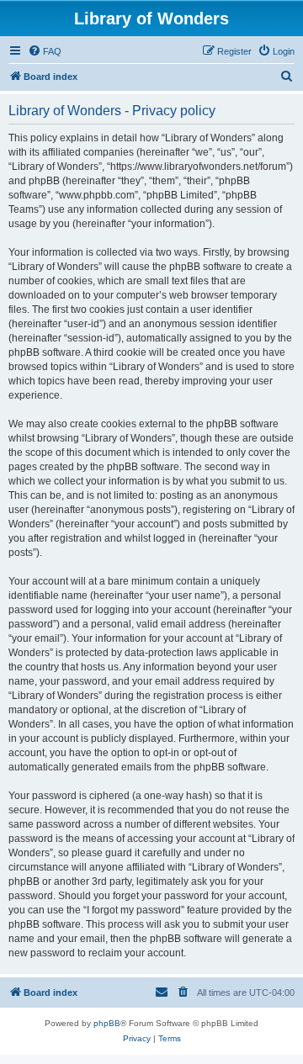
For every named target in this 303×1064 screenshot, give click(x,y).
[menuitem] (44, 51)
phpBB (106, 1023)
